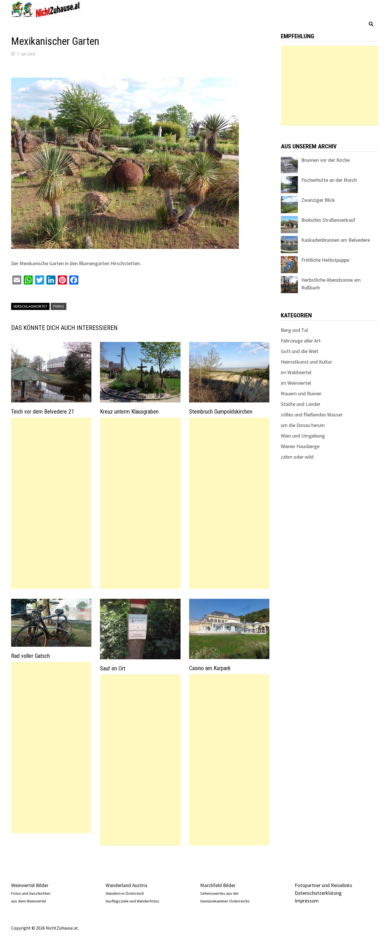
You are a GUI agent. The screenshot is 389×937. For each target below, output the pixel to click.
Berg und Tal (294, 330)
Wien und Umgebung (303, 435)
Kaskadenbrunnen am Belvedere (335, 240)
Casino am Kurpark (210, 668)
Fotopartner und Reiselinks (323, 885)
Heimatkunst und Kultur (306, 361)
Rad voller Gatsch (30, 655)
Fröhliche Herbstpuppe (325, 260)
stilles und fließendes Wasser (312, 414)
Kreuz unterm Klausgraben (129, 411)
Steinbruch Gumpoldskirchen (220, 411)
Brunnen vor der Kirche (325, 160)
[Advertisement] (51, 503)
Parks (58, 306)
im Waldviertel (296, 372)
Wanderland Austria (126, 885)
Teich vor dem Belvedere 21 (42, 411)
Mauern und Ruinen (301, 393)
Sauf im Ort (112, 668)
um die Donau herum (303, 425)
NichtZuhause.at (62, 928)
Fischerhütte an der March (329, 180)
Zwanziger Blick (318, 200)
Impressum (307, 900)
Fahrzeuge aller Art (301, 340)
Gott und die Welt (299, 351)
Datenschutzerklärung (318, 893)
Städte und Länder (300, 404)
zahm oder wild (297, 457)
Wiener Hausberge (300, 446)
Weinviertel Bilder (29, 885)
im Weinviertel (296, 383)
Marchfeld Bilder (218, 885)
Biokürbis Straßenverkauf (328, 220)
